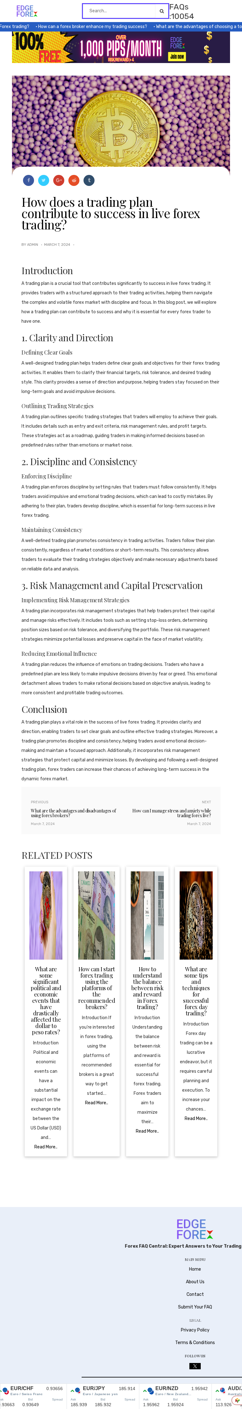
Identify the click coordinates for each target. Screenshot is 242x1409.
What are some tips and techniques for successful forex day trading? (196, 991)
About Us (195, 1282)
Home (195, 1269)
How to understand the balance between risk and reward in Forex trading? (147, 988)
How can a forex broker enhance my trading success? (79, 26)
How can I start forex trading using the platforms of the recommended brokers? (96, 988)
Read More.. (45, 1147)
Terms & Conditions (195, 1342)
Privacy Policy (195, 1330)
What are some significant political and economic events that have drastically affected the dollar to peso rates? (46, 1000)
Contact (195, 1294)
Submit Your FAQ (195, 1307)
